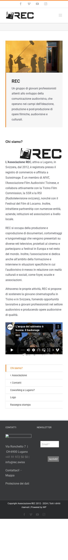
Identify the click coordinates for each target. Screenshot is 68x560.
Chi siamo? (16, 368)
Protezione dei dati (17, 483)
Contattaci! (12, 470)
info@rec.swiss (15, 462)
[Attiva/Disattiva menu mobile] (61, 15)
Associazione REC (26, 503)
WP (44, 507)
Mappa (10, 475)
